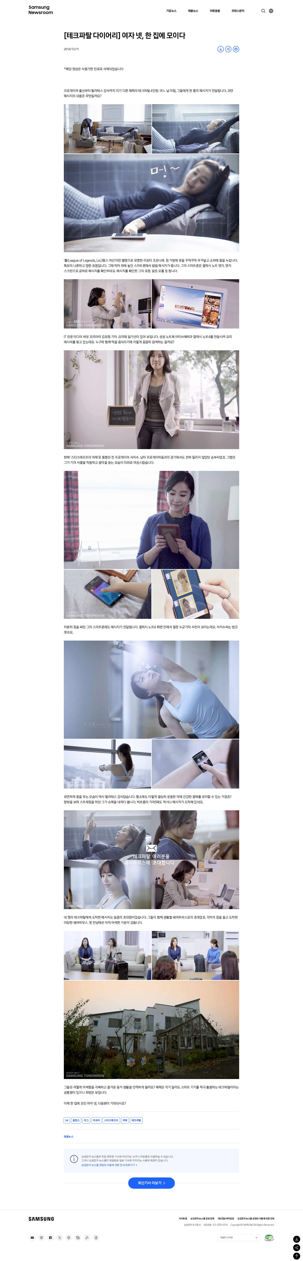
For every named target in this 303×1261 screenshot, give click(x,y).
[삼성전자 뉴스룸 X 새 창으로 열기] (59, 1237)
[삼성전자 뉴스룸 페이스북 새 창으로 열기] (50, 1237)
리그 (86, 1120)
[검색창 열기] (263, 11)
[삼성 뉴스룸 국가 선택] (271, 11)
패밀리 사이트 (226, 1237)
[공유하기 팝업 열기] (296, 1247)
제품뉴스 (193, 11)
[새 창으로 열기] (269, 1238)
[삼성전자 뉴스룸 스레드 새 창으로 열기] (68, 1237)
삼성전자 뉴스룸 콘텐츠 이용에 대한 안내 (255, 1218)
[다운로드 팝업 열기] (296, 1239)
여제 (125, 1120)
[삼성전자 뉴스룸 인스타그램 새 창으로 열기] (41, 1237)
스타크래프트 (111, 1120)
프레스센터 (237, 11)
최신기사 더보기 (149, 1183)
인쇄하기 (236, 49)
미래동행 (215, 11)
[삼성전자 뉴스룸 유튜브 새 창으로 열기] (32, 1237)
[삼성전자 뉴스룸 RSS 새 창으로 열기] (86, 1237)
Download (220, 49)
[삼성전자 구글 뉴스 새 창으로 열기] (96, 1237)
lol (66, 1120)
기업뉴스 (171, 11)
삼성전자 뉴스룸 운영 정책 (202, 1218)
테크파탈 (136, 1120)
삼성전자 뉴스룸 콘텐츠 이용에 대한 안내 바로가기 (108, 1165)
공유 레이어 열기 (228, 49)
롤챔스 (76, 1120)
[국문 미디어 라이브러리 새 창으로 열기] (77, 1237)
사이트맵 (183, 1218)
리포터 (96, 1120)
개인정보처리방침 (226, 1218)
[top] (296, 1256)
